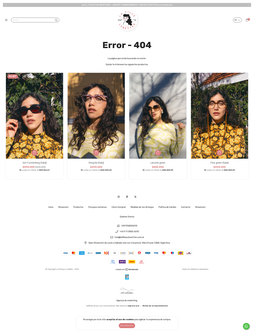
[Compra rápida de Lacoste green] (158, 153)
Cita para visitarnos (97, 207)
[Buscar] (56, 20)
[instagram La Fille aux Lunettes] (119, 196)
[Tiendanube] (127, 270)
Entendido (127, 326)
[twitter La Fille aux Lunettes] (135, 196)
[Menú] (7, 20)
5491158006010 (129, 226)
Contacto (185, 207)
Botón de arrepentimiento (155, 306)
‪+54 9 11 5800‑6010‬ (129, 231)
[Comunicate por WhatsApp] (246, 326)
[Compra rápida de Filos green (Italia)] (219, 153)
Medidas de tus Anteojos (142, 207)
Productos (78, 207)
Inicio (51, 207)
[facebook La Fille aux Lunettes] (127, 196)
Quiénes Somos (127, 216)
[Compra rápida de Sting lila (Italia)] (96, 153)
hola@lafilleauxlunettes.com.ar (129, 237)
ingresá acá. (134, 306)
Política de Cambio (167, 207)
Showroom (63, 207)
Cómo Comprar (119, 207)
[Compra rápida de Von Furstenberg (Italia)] (34, 153)
